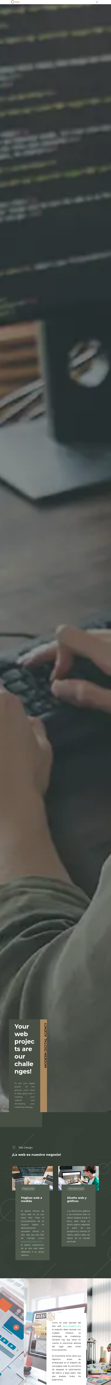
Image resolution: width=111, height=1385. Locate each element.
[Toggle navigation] (97, 2)
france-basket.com (71, 1326)
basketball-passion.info (31, 1241)
